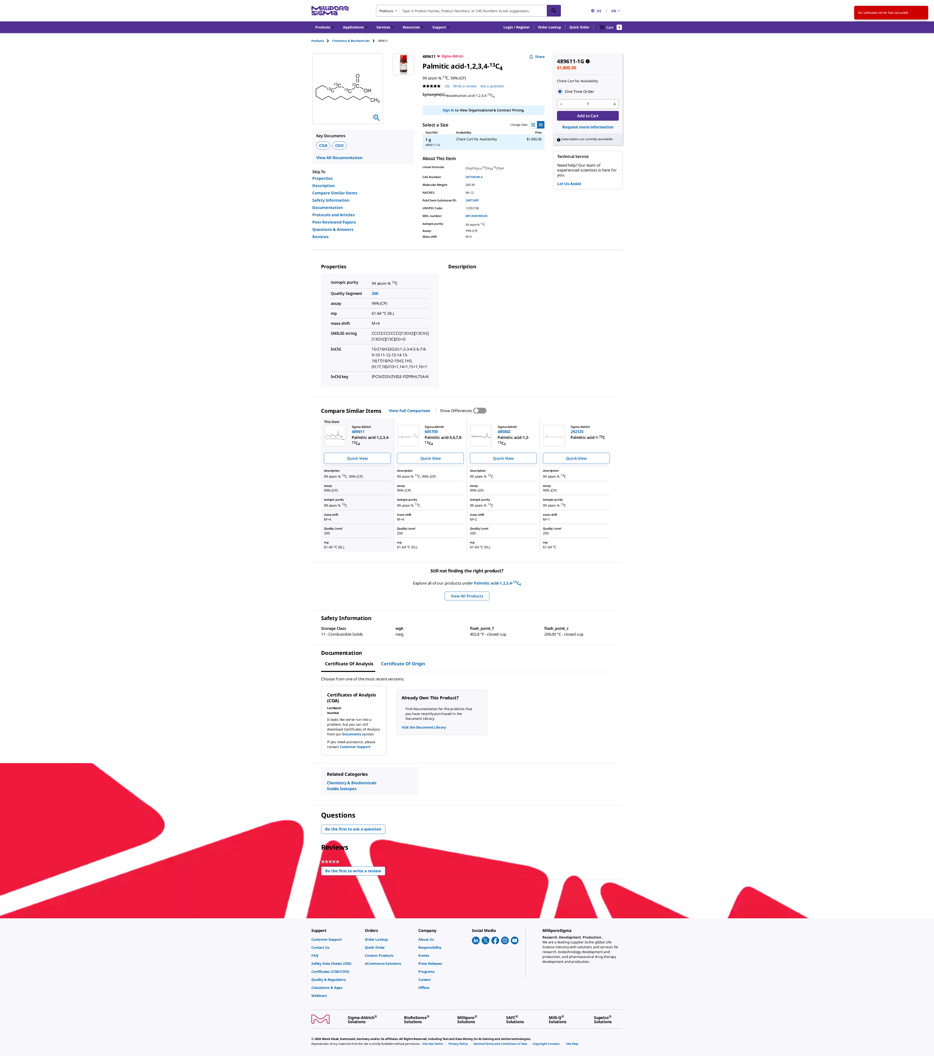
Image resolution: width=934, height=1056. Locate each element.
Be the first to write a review (355, 872)
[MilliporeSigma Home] (330, 11)
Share (540, 56)
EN (613, 11)
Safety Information (330, 200)
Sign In (448, 110)
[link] (335, 939)
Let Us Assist (569, 183)
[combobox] (468, 11)
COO (339, 145)
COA (323, 145)
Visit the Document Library (424, 727)
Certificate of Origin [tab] (403, 664)
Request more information (587, 127)
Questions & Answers (332, 229)
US (599, 11)
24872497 (472, 200)
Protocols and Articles (333, 214)
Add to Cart (587, 115)
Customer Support (355, 746)
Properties (322, 178)
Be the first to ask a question (353, 829)
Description (323, 185)
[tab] (321, 40)
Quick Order (579, 27)
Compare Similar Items (334, 193)
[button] (516, 27)
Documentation (327, 207)
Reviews (320, 236)
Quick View (357, 458)
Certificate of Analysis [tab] (349, 664)
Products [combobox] (386, 11)
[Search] (554, 11)
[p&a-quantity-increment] (615, 104)
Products (317, 41)
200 (375, 293)
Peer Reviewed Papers (334, 222)
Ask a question (492, 86)
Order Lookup (549, 27)
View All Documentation (339, 157)
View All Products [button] (467, 596)
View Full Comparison (409, 410)
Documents (351, 734)
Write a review (464, 86)
